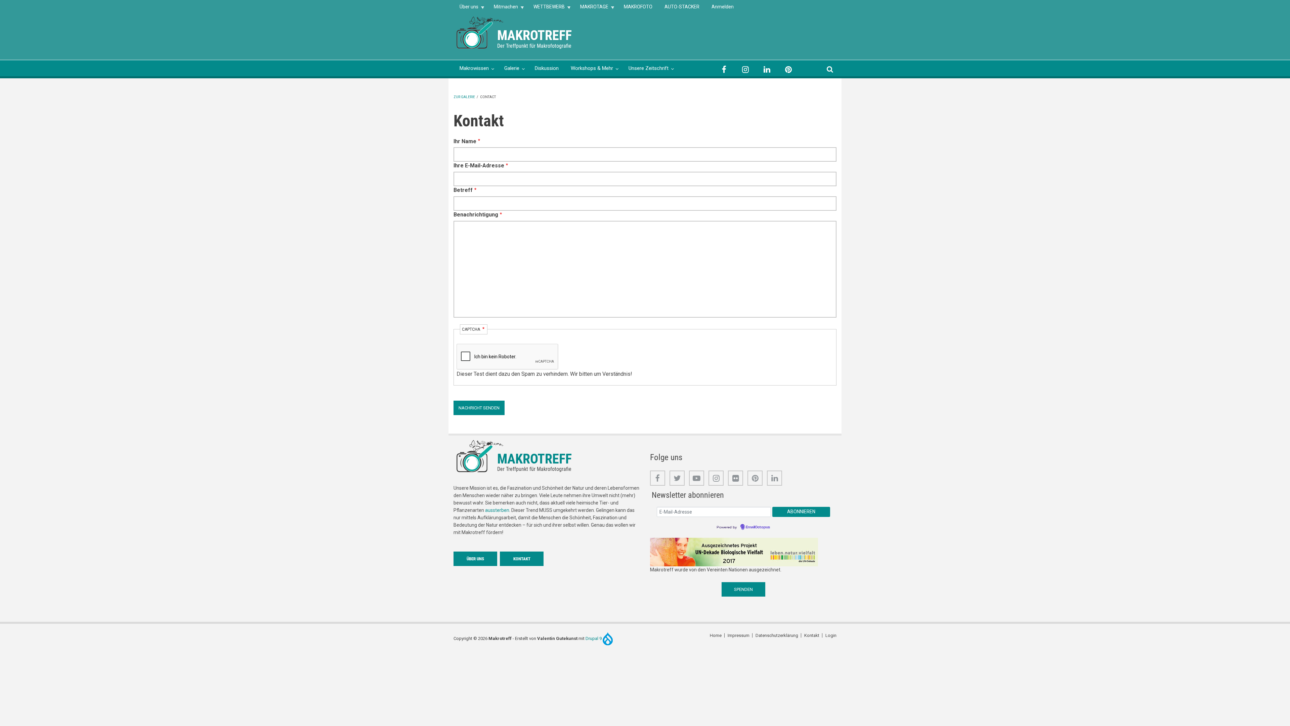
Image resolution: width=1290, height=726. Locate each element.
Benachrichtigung (476, 214)
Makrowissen (474, 68)
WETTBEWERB (546, 9)
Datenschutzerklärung (777, 635)
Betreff (463, 190)
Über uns (466, 9)
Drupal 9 (594, 638)
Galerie (511, 68)
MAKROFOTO (638, 6)
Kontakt (521, 558)
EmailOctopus (758, 527)
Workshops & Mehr (592, 68)
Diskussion (547, 68)
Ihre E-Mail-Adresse (479, 165)
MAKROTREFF (534, 35)
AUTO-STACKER (681, 6)
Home (716, 635)
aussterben (497, 510)
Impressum (738, 635)
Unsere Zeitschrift (649, 68)
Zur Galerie (464, 97)
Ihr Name (465, 141)
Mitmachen (503, 9)
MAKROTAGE (591, 9)
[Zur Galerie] (480, 32)
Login (830, 635)
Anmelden (723, 6)
